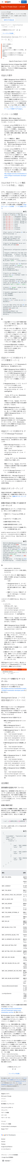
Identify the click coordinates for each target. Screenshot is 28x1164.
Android (3, 1139)
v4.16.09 (22, 7)
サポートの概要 (5, 1112)
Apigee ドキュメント (6, 25)
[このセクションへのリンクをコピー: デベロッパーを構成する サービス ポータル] (9, 681)
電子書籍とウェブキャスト (7, 1103)
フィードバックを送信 (7, 33)
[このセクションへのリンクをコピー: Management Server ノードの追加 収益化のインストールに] (2, 703)
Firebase (3, 1144)
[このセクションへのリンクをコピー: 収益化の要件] (13, 76)
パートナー (4, 1101)
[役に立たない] (19, 30)
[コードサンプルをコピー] (26, 212)
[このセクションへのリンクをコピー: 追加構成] (10, 783)
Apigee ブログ (4, 1129)
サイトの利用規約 (13, 1154)
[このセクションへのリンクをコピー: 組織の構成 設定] (14, 805)
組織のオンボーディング (19, 496)
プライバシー (4, 1154)
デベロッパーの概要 (6, 1124)
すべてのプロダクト (6, 1149)
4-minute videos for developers (9, 1126)
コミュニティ (4, 1110)
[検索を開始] (20, 2)
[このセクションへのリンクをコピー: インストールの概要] (19, 114)
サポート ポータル (5, 1117)
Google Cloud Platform (6, 1146)
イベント (3, 1098)
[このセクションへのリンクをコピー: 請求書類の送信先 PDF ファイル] (25, 788)
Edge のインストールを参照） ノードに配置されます (13, 206)
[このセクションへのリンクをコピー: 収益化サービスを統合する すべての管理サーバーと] (21, 360)
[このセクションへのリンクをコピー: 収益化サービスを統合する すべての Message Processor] (24, 434)
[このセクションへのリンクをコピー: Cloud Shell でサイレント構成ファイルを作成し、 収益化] (2, 188)
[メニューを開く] (2, 2)
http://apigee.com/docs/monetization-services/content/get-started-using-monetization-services (11, 1010)
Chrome (3, 1141)
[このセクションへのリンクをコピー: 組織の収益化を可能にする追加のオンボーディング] (13, 506)
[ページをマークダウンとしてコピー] (8, 39)
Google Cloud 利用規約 (7, 1157)
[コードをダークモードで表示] (24, 212)
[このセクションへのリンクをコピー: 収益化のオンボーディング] (24, 489)
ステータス (4, 1115)
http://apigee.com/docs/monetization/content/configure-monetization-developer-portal (15, 175)
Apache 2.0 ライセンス (21, 1081)
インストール (12, 26)
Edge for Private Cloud (9, 7)
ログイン (24, 2)
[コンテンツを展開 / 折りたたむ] (12, 44)
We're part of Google (6, 1096)
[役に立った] (17, 30)
